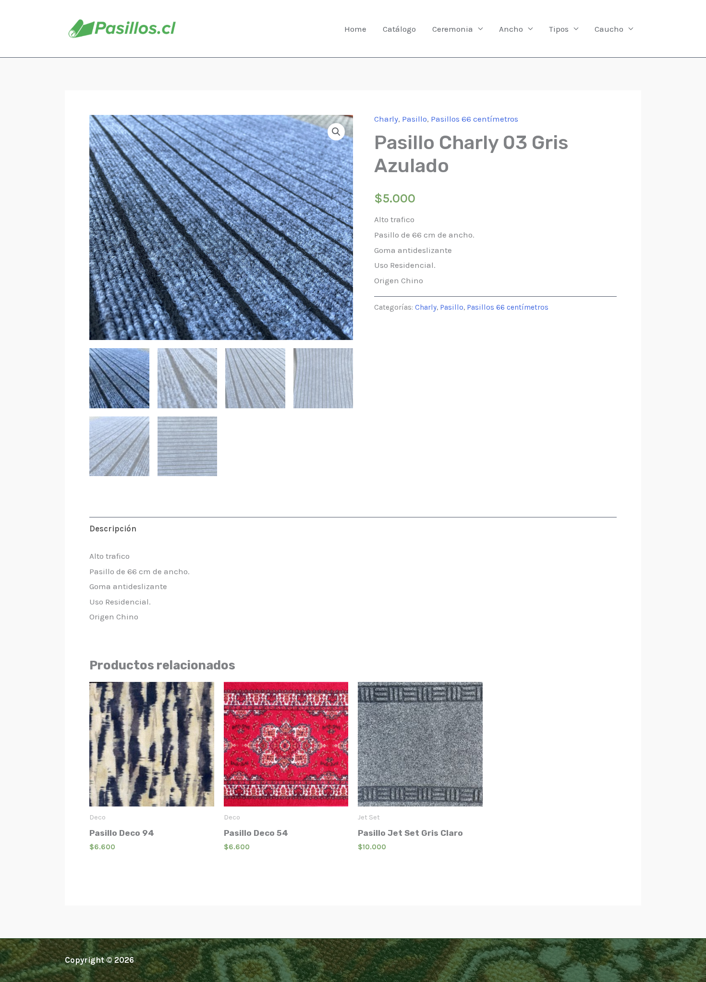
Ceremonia (452, 29)
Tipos (559, 29)
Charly (386, 119)
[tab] (112, 529)
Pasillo (414, 119)
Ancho (511, 29)
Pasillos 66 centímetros (474, 119)
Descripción (112, 528)
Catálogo (399, 29)
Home (355, 29)
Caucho (609, 29)
